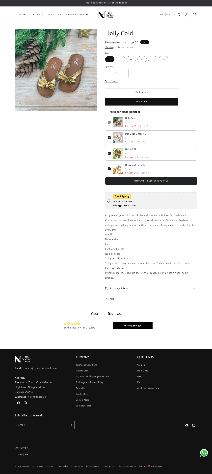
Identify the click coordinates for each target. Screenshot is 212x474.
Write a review (132, 325)
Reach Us (80, 388)
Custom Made (82, 400)
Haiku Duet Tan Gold (135, 165)
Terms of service (92, 466)
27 (153, 59)
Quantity (109, 67)
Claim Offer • (151, 181)
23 (120, 59)
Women (141, 365)
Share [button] (111, 299)
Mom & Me (142, 371)
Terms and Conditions (86, 365)
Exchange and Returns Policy (89, 382)
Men (139, 376)
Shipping (109, 47)
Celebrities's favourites (148, 388)
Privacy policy (62, 466)
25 (142, 59)
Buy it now (141, 101)
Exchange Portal (83, 406)
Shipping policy (109, 466)
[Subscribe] (70, 425)
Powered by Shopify (45, 466)
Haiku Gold (130, 149)
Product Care (82, 394)
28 (163, 59)
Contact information (127, 466)
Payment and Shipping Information (93, 376)
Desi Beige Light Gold (135, 134)
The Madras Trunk (29, 466)
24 (131, 59)
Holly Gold (130, 118)
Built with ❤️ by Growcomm (150, 466)
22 (110, 59)
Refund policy (77, 466)
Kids (139, 382)
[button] (24, 14)
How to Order (82, 371)
